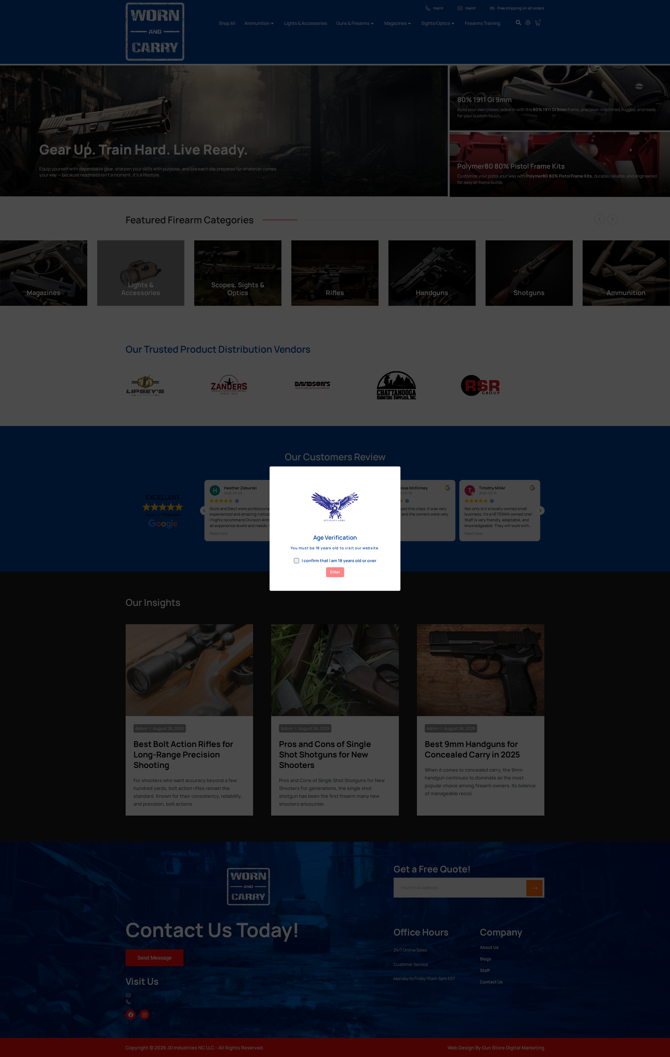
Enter (335, 572)
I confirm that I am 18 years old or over (339, 560)
